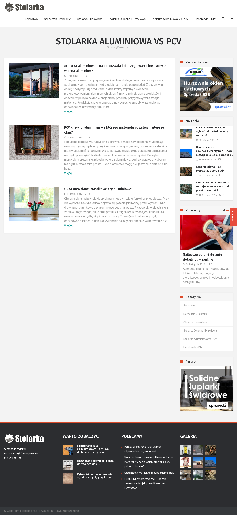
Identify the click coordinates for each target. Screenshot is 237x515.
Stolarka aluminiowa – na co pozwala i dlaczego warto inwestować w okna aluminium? (115, 68)
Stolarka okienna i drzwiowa (127, 19)
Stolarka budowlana (89, 19)
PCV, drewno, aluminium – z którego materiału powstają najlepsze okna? (114, 130)
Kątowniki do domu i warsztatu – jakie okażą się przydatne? (96, 476)
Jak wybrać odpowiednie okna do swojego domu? (95, 463)
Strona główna (115, 47)
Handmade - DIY (205, 19)
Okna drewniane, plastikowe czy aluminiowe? (98, 189)
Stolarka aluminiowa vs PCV (170, 19)
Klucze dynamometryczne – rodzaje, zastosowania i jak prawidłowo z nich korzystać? (145, 483)
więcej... (69, 111)
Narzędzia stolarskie (57, 19)
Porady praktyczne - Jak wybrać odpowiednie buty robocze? (212, 131)
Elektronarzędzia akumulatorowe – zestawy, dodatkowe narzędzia (93, 449)
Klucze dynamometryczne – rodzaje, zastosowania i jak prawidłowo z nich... (213, 186)
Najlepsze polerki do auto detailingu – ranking (202, 257)
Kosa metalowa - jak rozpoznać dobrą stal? (210, 168)
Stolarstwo (31, 19)
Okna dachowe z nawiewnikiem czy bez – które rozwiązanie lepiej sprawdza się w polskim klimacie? (148, 462)
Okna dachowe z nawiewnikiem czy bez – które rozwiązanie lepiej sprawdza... (214, 151)
